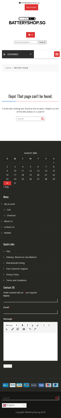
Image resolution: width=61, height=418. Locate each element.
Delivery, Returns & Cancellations (21, 257)
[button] (57, 54)
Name (6, 295)
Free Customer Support (17, 268)
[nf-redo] (35, 329)
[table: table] (24, 329)
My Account (31, 7)
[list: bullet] (49, 325)
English (10, 405)
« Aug (6, 186)
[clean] (37, 325)
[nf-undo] (30, 329)
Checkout (11, 215)
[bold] (22, 325)
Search (42, 42)
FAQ (8, 251)
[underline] (32, 325)
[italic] (27, 325)
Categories (12, 54)
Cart (9, 209)
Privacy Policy (12, 274)
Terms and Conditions (16, 280)
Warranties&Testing (15, 263)
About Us (8, 221)
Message (8, 319)
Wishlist (7, 232)
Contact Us (9, 227)
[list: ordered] (44, 325)
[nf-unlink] (17, 329)
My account (9, 204)
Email (7, 307)
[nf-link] (12, 329)
